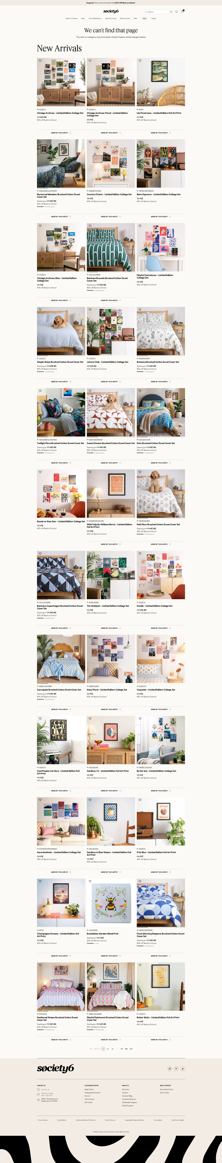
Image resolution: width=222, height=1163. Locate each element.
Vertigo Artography (146, 191)
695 (122, 1049)
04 (179, 518)
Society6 (42, 109)
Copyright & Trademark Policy (134, 1120)
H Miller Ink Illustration (48, 191)
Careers (125, 1092)
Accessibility (158, 1120)
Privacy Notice (43, 1120)
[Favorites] (176, 11)
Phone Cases (125, 18)
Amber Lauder (94, 686)
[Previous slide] (41, 163)
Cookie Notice (61, 1120)
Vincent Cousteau (145, 767)
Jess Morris (93, 930)
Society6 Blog (127, 1096)
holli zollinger (94, 275)
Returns (87, 1096)
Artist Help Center (166, 1089)
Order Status (89, 1099)
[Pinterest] (176, 1068)
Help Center (89, 1089)
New (83, 18)
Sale (144, 18)
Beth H (141, 109)
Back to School (71, 18)
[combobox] (156, 11)
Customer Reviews (129, 1099)
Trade (153, 18)
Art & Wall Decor (95, 18)
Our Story (125, 1089)
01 (142, 518)
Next (126, 1049)
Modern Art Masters (96, 521)
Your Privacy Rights (178, 1120)
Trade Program (127, 1105)
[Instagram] (169, 1068)
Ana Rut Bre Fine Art (96, 440)
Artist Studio (164, 1092)
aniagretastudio (95, 191)
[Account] (171, 11)
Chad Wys (142, 686)
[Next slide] (81, 163)
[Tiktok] (182, 1068)
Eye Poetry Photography (48, 849)
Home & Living (110, 18)
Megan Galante (144, 359)
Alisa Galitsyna (144, 440)
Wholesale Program (129, 1102)
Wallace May (93, 767)
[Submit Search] (145, 12)
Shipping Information (92, 1092)
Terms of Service (110, 1120)
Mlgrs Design (94, 602)
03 (167, 518)
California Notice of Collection (85, 1120)
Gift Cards (88, 1102)
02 (154, 518)
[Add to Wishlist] (40, 60)
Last (131, 1049)
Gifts (135, 18)
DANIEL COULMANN (45, 686)
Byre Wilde (43, 1014)
